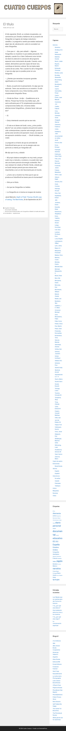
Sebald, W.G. (58, 360)
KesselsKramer (57, 673)
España (56, 544)
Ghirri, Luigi (58, 174)
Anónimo (57, 47)
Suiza (54, 577)
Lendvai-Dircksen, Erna (57, 234)
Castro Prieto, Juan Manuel (58, 97)
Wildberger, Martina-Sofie (58, 441)
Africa (54, 511)
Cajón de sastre (57, 461)
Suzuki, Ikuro (58, 381)
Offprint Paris (57, 685)
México (55, 566)
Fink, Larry (58, 158)
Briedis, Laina (59, 73)
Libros (55, 488)
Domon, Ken (58, 142)
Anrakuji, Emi (59, 50)
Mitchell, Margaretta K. (58, 271)
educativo (57, 538)
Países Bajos (56, 571)
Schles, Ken (58, 349)
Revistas (55, 493)
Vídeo (54, 495)
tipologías (56, 580)
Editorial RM (56, 662)
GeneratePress (43, 728)
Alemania (57, 513)
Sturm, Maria (58, 379)
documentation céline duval (59, 138)
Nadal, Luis (58, 298)
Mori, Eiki (57, 278)
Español (7, 208)
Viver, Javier (58, 431)
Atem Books (56, 659)
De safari (57, 478)
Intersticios (56, 476)
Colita (56, 129)
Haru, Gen (58, 193)
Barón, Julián (59, 61)
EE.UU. (56, 541)
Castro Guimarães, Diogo (58, 91)
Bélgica (59, 518)
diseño (54, 528)
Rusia (58, 575)
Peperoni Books (57, 687)
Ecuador (57, 535)
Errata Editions (57, 664)
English (57, 471)
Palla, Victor (58, 321)
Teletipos (57, 486)
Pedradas (12, 208)
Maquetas (56, 491)
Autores (55, 45)
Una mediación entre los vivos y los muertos (57, 612)
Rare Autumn (57, 701)
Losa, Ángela (59, 238)
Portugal (55, 573)
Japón (59, 561)
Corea (54, 523)
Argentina (59, 516)
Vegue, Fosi (58, 424)
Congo (60, 520)
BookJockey (55, 518)
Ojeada (57, 481)
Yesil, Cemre (58, 454)
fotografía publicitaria (57, 556)
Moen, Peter (58, 275)
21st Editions (57, 641)
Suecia (60, 575)
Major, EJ (57, 248)
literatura (55, 564)
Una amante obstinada (11, 210)
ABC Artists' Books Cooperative (56, 648)
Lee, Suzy (57, 229)
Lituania (59, 564)
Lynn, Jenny (58, 245)
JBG (56, 200)
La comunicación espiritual (57, 623)
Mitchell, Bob (58, 266)
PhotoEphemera (57, 694)
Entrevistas (56, 463)
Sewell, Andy (58, 367)
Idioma (55, 468)
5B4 (54, 643)
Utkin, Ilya (58, 417)
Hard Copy (56, 671)
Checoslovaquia (56, 520)
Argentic (55, 657)
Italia (54, 561)
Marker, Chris (59, 255)
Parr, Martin (58, 326)
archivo (55, 516)
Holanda (59, 558)
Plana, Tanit (58, 328)
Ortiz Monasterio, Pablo (58, 317)
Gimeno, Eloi (58, 181)
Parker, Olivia (58, 323)
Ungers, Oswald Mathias (57, 413)
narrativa (57, 568)
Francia (55, 558)
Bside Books (58, 466)
